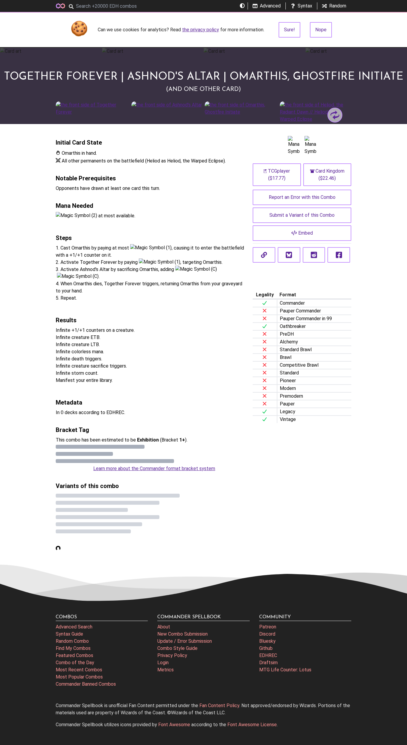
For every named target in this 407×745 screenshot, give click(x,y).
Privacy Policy (172, 655)
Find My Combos (73, 648)
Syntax (305, 6)
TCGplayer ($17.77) (279, 174)
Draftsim (268, 662)
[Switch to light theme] (242, 6)
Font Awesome (174, 724)
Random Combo (72, 641)
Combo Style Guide (177, 648)
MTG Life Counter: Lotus (285, 670)
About (163, 627)
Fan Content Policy (219, 705)
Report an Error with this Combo (302, 197)
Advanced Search (74, 627)
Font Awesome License (252, 724)
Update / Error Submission (184, 641)
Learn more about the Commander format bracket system (154, 468)
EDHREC (268, 655)
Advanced (270, 6)
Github (266, 648)
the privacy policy (200, 29)
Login (163, 662)
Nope (321, 29)
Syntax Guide (69, 634)
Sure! (289, 29)
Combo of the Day (75, 662)
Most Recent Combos (79, 670)
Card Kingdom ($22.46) (330, 174)
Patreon (267, 627)
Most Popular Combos (79, 677)
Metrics (165, 670)
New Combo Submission (182, 634)
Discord (267, 634)
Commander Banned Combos (86, 684)
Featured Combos (74, 655)
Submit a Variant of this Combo (302, 215)
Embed (305, 233)
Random (337, 6)
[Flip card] (334, 115)
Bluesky (267, 641)
